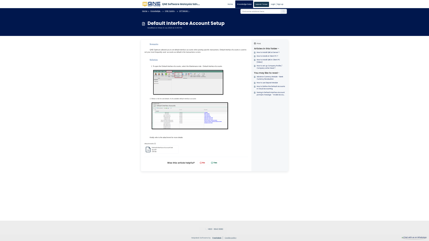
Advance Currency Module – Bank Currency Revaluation (270, 78)
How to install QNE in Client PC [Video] (268, 61)
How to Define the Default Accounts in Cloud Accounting (271, 87)
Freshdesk (216, 238)
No (203, 162)
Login (273, 4)
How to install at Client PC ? (267, 56)
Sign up (280, 4)
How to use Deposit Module (267, 83)
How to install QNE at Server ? (268, 52)
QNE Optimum (171, 11)
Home (230, 4)
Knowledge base (244, 4)
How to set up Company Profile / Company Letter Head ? (269, 67)
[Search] (284, 11)
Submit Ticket (262, 4)
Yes (215, 162)
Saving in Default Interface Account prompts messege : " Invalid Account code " (271, 93)
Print (259, 43)
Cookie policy (230, 238)
